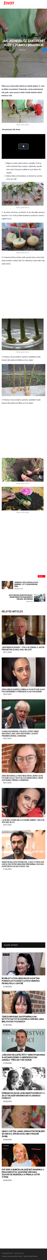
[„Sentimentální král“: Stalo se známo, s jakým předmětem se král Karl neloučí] (23, 630)
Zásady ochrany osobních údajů (12, 1256)
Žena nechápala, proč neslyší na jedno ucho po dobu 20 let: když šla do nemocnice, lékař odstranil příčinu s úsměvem (22, 778)
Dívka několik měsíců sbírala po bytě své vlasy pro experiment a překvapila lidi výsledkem (23, 690)
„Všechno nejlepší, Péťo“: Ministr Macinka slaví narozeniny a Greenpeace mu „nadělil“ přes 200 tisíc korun (23, 1057)
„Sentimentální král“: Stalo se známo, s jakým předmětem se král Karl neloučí (23, 648)
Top (23, 36)
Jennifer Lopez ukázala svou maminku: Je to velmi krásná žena (26, 585)
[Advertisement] (23, 292)
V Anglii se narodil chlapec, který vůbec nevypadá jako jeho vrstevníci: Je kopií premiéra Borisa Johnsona (20, 733)
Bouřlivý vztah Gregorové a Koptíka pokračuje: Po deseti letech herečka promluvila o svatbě (21, 980)
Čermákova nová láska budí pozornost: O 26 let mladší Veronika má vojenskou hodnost (23, 1095)
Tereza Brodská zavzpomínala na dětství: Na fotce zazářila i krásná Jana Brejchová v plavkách (23, 1019)
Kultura (6, 954)
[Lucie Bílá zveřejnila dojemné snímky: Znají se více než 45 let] (23, 802)
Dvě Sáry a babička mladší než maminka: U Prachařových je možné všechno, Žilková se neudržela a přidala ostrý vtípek (23, 1173)
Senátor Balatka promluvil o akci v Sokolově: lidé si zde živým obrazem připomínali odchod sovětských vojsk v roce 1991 (23, 864)
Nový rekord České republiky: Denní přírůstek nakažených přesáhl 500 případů (21, 598)
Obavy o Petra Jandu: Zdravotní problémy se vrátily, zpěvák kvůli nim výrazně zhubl (23, 1133)
